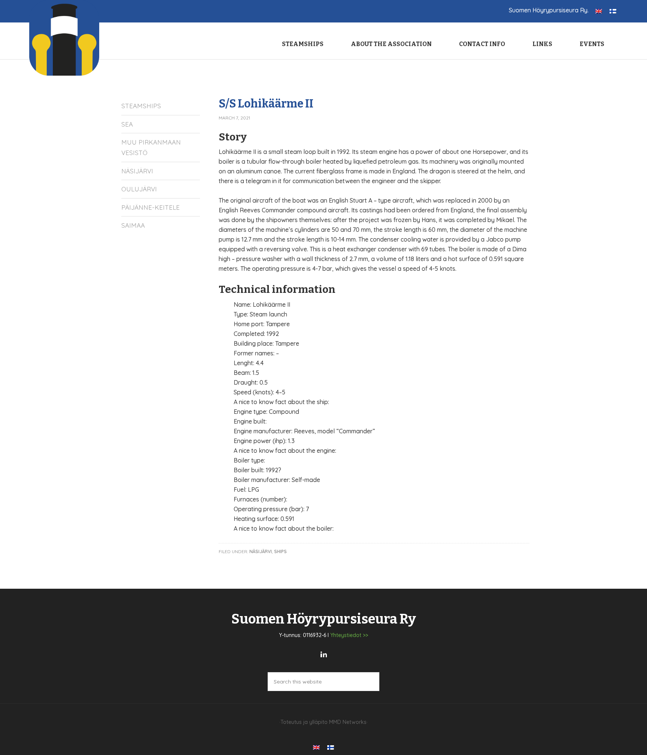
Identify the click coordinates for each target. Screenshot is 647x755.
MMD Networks (348, 722)
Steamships (141, 106)
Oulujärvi (139, 189)
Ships (280, 551)
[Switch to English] (599, 11)
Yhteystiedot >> (349, 635)
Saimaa (133, 225)
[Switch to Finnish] (613, 11)
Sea (127, 124)
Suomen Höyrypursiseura (64, 38)
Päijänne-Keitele (150, 207)
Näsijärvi (260, 551)
